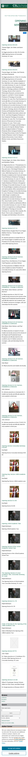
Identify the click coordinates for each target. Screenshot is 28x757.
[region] (14, 742)
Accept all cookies (14, 748)
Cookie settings (18, 739)
